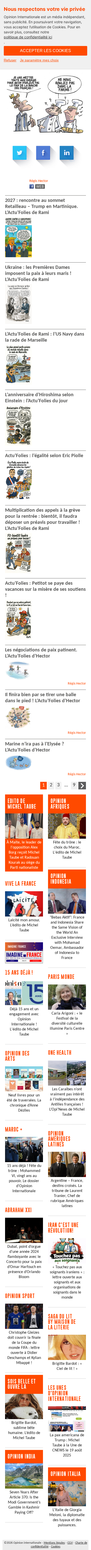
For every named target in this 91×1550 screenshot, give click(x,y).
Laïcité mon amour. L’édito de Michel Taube (24, 925)
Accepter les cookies (45, 51)
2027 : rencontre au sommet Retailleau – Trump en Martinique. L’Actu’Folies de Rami (41, 206)
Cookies (55, 1546)
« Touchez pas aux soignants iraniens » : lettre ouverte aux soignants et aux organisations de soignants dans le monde (67, 1282)
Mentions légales (54, 1542)
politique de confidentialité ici (28, 37)
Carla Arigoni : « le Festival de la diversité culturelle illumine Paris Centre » (67, 1024)
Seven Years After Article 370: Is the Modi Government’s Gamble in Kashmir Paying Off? (24, 1502)
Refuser (10, 60)
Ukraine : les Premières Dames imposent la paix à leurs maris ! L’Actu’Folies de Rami (38, 273)
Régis (38, 181)
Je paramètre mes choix (39, 60)
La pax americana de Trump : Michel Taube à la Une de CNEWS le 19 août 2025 (67, 1445)
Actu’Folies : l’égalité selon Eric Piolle (44, 455)
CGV (70, 1542)
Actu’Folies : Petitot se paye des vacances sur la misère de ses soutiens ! (45, 589)
